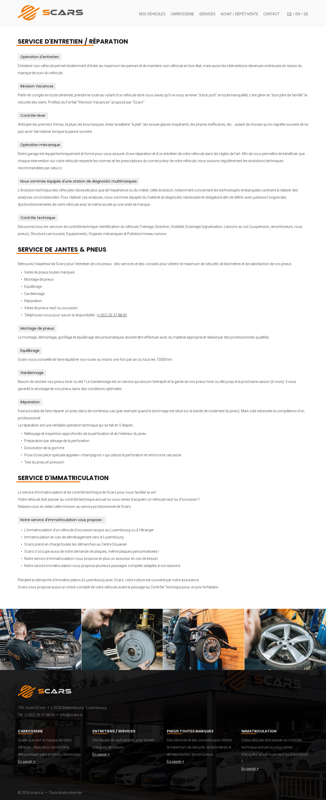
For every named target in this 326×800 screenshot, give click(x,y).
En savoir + (26, 761)
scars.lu (37, 793)
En (297, 14)
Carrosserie (182, 14)
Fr (289, 14)
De (306, 14)
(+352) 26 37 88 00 (112, 315)
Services (207, 14)
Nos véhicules (152, 14)
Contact (271, 14)
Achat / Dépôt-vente (239, 14)
